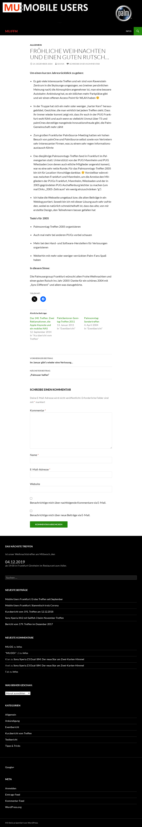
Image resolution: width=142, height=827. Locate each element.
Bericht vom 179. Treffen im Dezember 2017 (29, 624)
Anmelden (10, 788)
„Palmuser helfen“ (40, 372)
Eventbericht (12, 727)
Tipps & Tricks (12, 745)
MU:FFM (11, 31)
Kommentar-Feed (14, 800)
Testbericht (11, 739)
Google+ (9, 767)
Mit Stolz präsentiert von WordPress (21, 822)
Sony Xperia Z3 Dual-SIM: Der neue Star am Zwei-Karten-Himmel (49, 659)
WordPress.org (13, 807)
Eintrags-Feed (12, 794)
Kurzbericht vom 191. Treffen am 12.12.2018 (29, 611)
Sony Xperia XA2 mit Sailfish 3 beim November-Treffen (34, 617)
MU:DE (9, 646)
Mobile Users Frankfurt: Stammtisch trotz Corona (32, 605)
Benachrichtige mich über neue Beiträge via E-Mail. (60, 515)
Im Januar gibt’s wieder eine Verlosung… (51, 360)
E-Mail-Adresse (40, 469)
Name (34, 454)
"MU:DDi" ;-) (12, 652)
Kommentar (38, 410)
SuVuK (60, 63)
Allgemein (36, 45)
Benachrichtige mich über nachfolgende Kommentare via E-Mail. (68, 502)
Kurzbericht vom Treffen (18, 733)
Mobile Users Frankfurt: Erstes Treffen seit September (34, 599)
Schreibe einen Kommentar (84, 63)
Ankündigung (12, 720)
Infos (128, 31)
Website (35, 484)
